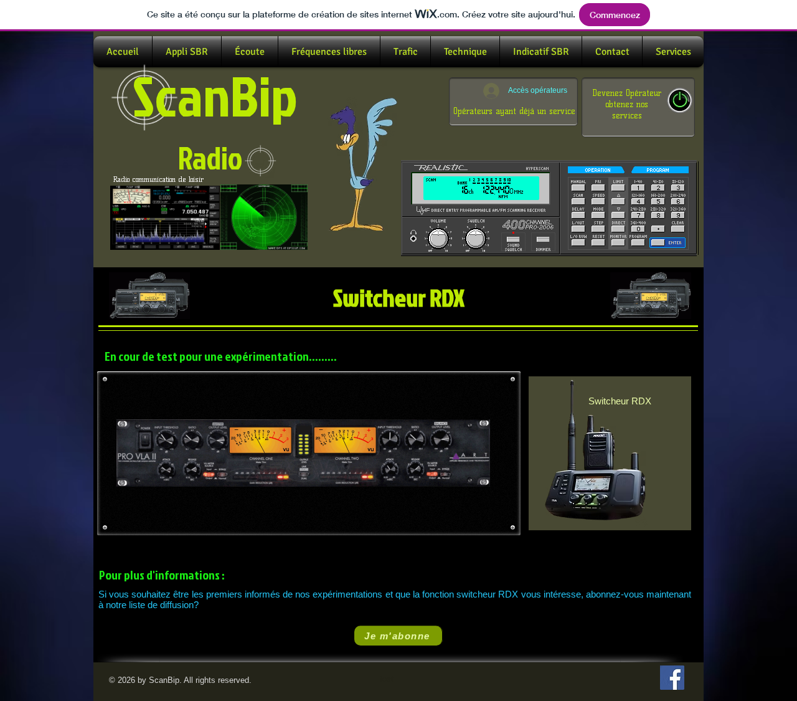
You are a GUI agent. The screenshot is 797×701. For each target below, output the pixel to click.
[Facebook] (672, 677)
